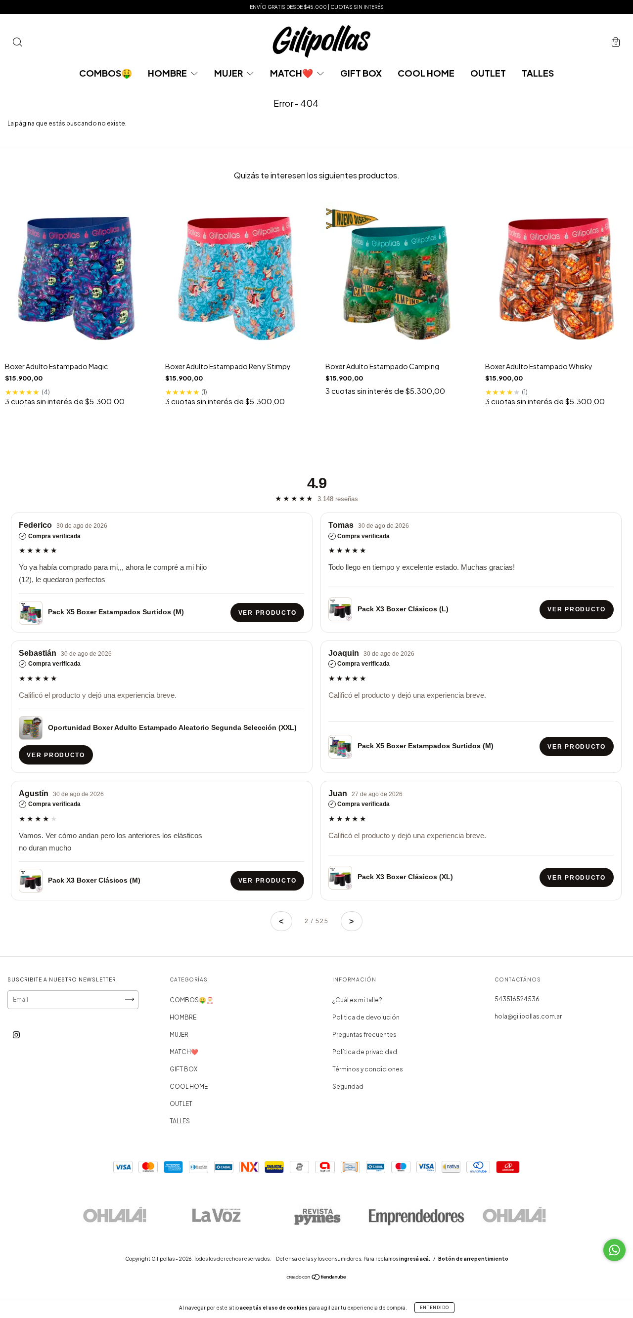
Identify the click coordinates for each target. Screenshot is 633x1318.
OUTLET (488, 73)
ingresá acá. (414, 1259)
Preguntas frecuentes (364, 1034)
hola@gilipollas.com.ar (528, 1016)
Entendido (434, 1307)
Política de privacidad (364, 1052)
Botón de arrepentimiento (473, 1259)
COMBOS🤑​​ (105, 73)
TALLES (538, 73)
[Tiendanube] (317, 1278)
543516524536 (517, 999)
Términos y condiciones (367, 1069)
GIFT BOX (361, 73)
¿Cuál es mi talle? (357, 1000)
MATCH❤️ (292, 73)
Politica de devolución (366, 1017)
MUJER (229, 73)
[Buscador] (17, 43)
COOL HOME (426, 73)
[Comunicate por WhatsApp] (614, 1250)
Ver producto (267, 612)
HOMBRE (168, 73)
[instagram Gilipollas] (16, 1035)
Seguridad (347, 1086)
